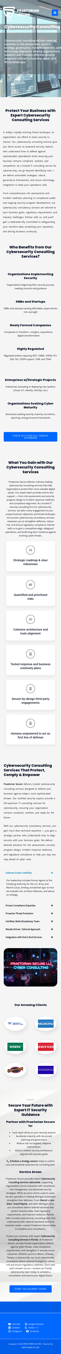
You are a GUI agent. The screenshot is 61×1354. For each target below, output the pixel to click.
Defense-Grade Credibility (19, 872)
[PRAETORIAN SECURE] (9, 13)
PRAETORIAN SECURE (28, 12)
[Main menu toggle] (55, 13)
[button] (30, 874)
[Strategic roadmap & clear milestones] (30, 550)
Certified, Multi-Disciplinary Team (23, 921)
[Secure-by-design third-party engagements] (30, 688)
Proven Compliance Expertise (20, 905)
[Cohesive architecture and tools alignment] (30, 619)
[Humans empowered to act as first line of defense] (30, 723)
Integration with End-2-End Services (24, 937)
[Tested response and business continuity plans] (30, 654)
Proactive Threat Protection (19, 913)
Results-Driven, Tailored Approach (23, 929)
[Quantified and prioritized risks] (30, 584)
